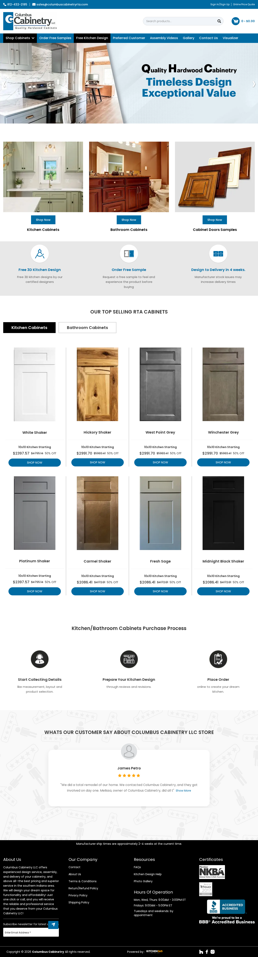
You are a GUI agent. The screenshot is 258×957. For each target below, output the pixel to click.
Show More (183, 791)
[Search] (219, 21)
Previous (4, 83)
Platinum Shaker (34, 561)
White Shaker (34, 432)
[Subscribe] (53, 925)
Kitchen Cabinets (29, 327)
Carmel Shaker (97, 561)
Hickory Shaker (97, 432)
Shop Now (34, 463)
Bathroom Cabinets (87, 327)
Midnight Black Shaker (223, 561)
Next (254, 83)
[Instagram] (212, 952)
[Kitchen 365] (154, 951)
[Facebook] (207, 952)
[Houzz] (201, 952)
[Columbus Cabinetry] (30, 21)
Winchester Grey (223, 432)
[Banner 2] (129, 83)
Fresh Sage (160, 561)
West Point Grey (160, 432)
